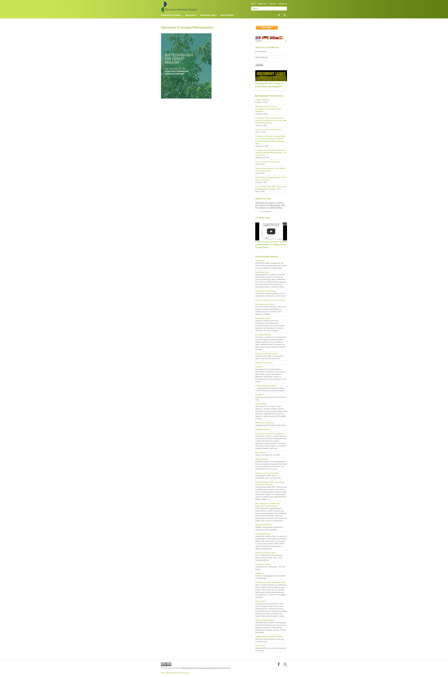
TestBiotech (259, 573)
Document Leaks (208, 15)
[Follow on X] (284, 15)
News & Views (227, 15)
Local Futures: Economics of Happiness (270, 433)
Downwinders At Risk (263, 318)
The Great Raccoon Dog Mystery (267, 162)
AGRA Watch (260, 261)
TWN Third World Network (265, 620)
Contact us (282, 4)
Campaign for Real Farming (265, 291)
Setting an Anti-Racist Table (265, 553)
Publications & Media (171, 15)
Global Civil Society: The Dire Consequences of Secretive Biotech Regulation (268, 109)
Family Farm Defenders (264, 363)
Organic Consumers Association (267, 473)
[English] (257, 37)
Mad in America (261, 452)
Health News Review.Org (264, 423)
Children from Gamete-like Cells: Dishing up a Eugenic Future (270, 169)
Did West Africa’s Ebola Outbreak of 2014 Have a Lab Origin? (270, 178)
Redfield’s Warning (262, 100)
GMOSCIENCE (260, 404)
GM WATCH (259, 395)
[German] (265, 37)
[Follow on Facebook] (279, 15)
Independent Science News (270, 96)
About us (261, 4)
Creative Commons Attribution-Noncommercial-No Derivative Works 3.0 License (205, 668)
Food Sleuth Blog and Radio (265, 386)
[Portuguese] (273, 37)
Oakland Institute (261, 459)
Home (253, 4)
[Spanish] (281, 37)
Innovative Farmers (262, 429)
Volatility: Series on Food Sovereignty (269, 637)
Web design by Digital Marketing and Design (175, 673)
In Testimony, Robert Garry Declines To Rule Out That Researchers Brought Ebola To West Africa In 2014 (271, 120)
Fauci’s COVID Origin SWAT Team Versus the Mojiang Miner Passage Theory (270, 188)
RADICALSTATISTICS (263, 525)
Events (273, 4)
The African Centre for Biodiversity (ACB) (270, 582)
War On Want (260, 646)
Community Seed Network (265, 304)
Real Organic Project (263, 534)
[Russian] (277, 37)
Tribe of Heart (260, 601)
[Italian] (269, 37)
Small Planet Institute (263, 564)
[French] (261, 37)
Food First (259, 367)
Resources (190, 15)
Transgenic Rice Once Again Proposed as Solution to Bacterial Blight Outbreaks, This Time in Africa (271, 152)
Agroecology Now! (262, 272)
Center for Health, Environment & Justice (270, 300)
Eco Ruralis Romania (263, 335)
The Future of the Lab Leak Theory (268, 129)
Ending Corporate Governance (266, 353)
